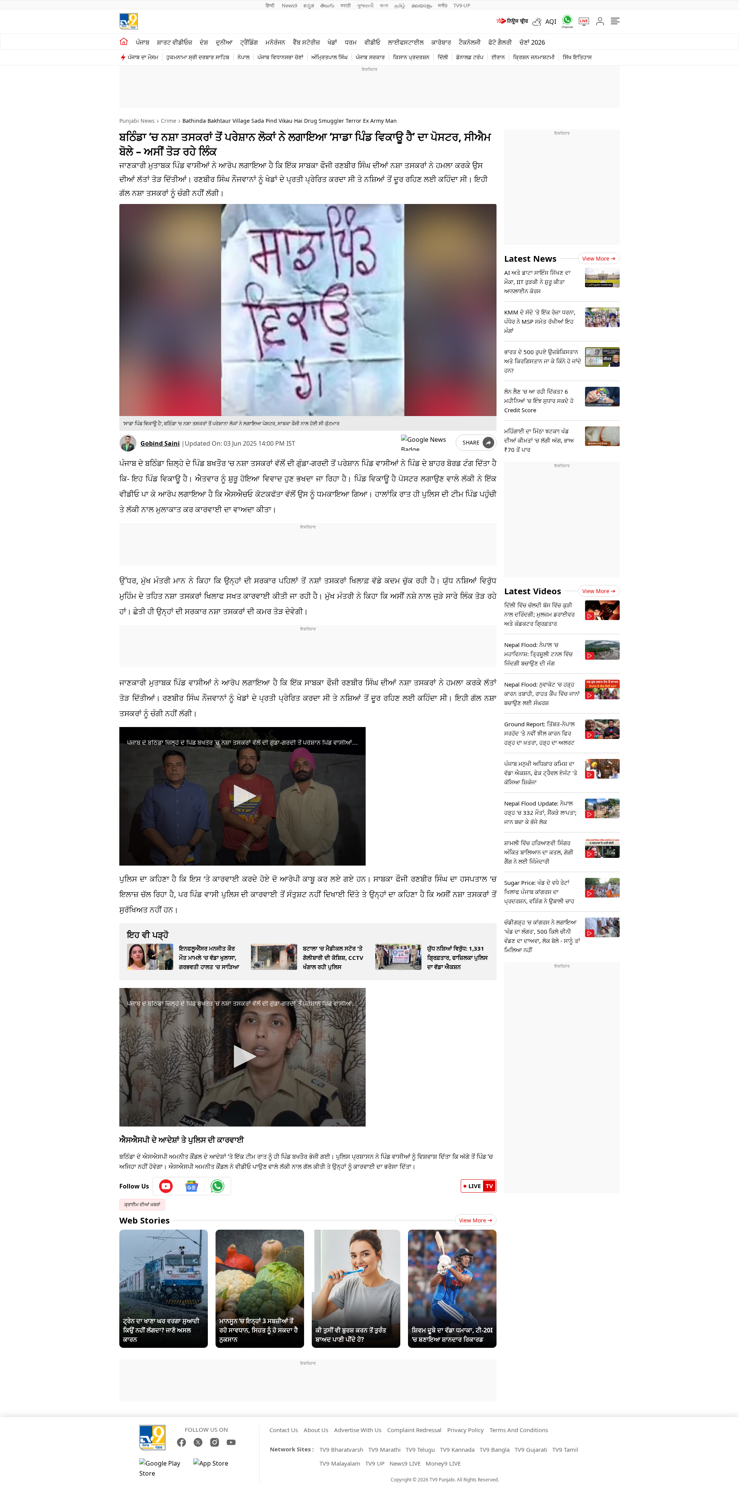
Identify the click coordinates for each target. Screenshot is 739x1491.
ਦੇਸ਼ (204, 42)
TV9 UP (375, 1463)
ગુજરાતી (365, 5)
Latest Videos (532, 591)
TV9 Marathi (384, 1449)
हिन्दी (271, 5)
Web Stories (144, 1220)
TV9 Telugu (420, 1449)
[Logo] (128, 21)
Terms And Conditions (519, 1430)
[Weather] (538, 21)
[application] (242, 796)
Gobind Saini (160, 443)
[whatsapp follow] (217, 1186)
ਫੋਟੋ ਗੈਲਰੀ (500, 42)
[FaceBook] (181, 1442)
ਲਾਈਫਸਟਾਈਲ (406, 42)
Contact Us (283, 1430)
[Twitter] (198, 1442)
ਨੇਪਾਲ (243, 57)
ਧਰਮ (351, 42)
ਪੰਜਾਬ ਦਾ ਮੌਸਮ (143, 57)
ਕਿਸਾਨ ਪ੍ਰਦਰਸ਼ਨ (411, 57)
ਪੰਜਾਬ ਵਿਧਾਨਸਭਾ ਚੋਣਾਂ (280, 57)
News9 (289, 5)
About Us (316, 1430)
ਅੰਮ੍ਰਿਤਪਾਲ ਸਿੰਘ (329, 57)
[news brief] (511, 21)
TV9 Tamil (565, 1449)
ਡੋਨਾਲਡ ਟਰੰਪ (469, 57)
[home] (123, 41)
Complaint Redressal (414, 1430)
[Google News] (192, 1186)
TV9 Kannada (457, 1449)
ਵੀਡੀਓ (372, 42)
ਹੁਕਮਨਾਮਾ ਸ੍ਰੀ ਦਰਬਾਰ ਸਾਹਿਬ (197, 57)
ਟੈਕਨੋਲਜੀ (470, 42)
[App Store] (216, 1468)
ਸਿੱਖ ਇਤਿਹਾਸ (577, 57)
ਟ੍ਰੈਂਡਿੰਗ (249, 42)
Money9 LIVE (443, 1463)
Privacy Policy (465, 1430)
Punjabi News (137, 120)
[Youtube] (166, 1186)
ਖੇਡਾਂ (332, 42)
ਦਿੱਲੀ (443, 57)
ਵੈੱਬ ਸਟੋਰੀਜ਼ (306, 42)
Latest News (530, 258)
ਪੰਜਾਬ (142, 42)
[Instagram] (214, 1442)
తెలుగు (327, 5)
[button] (242, 796)
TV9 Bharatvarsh (341, 1449)
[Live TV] (581, 21)
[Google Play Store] (162, 1468)
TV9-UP (461, 5)
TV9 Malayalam (339, 1463)
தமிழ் (400, 5)
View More (472, 1220)
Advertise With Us (357, 1430)
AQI (550, 21)
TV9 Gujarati (531, 1449)
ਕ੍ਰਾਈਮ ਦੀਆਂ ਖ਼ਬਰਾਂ (142, 1204)
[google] (427, 443)
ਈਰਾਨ (498, 57)
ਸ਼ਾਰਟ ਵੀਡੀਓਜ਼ (174, 42)
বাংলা (384, 5)
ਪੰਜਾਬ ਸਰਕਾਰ (370, 57)
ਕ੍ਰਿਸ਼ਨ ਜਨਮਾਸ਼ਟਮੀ (534, 57)
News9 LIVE (405, 1463)
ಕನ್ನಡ (308, 5)
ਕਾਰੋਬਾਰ (441, 42)
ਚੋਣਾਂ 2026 (532, 42)
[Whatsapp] (564, 21)
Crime (168, 120)
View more (595, 258)
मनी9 (442, 5)
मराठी (346, 5)
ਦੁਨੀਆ (224, 42)
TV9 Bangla (495, 1449)
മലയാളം (421, 5)
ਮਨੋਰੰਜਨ (275, 42)
